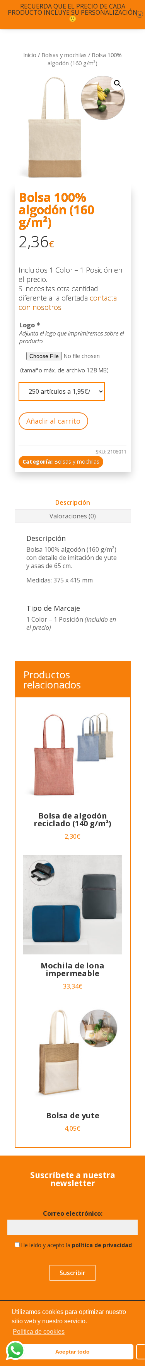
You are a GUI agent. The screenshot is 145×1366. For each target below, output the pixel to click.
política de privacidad (102, 1245)
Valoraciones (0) (72, 516)
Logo (29, 325)
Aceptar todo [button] (72, 1352)
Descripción (72, 502)
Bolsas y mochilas (64, 55)
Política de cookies (39, 1331)
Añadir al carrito (53, 421)
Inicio (29, 55)
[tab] (72, 502)
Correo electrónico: (72, 1214)
